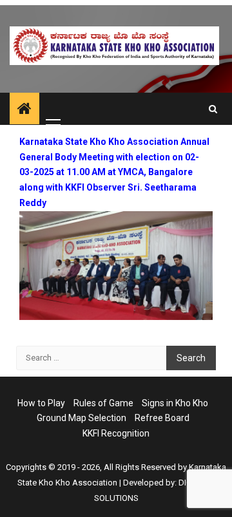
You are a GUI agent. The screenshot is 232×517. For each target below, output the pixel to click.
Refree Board (162, 418)
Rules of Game (103, 403)
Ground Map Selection (81, 418)
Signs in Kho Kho (175, 403)
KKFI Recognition (116, 433)
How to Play (41, 403)
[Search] (213, 109)
